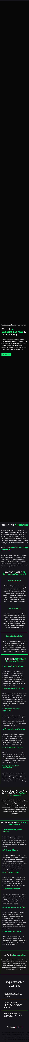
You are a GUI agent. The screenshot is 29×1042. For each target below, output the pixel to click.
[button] (14, 995)
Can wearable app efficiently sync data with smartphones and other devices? (13, 1005)
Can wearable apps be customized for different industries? (13, 995)
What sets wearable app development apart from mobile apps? (13, 1015)
